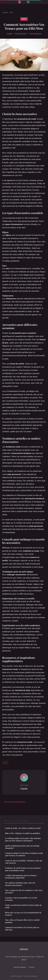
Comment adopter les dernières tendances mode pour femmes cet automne (24, 854)
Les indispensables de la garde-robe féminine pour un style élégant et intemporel (23, 839)
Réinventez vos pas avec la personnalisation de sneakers (23, 913)
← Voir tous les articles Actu (13, 802)
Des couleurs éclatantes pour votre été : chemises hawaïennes (20, 884)
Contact (31, 967)
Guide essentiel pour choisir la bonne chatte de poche (23, 906)
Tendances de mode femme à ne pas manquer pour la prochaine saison (23, 869)
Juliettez (24, 949)
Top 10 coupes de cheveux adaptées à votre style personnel (23, 891)
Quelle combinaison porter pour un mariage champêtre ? (22, 847)
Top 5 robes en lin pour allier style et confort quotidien (22, 921)
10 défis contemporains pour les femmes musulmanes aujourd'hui (21, 876)
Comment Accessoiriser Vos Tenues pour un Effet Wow (22, 928)
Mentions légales (20, 967)
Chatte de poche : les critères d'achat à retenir (23, 828)
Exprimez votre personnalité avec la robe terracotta (21, 899)
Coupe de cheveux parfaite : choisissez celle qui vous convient (23, 861)
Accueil (5, 12)
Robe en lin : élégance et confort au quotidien (22, 833)
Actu (11, 12)
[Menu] (28, 2)
